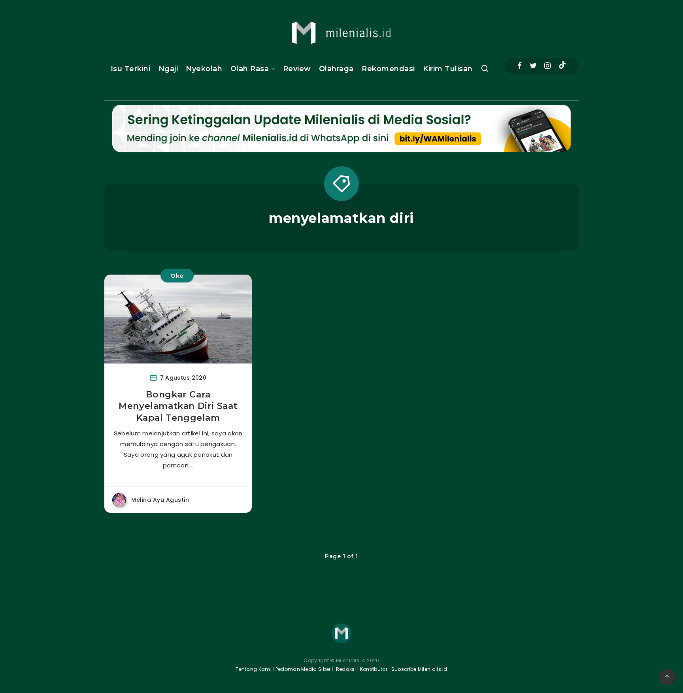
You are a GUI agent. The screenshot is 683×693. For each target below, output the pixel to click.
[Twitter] (533, 66)
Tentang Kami (254, 669)
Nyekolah (204, 68)
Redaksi (345, 669)
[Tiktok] (562, 66)
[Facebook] (519, 66)
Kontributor (374, 669)
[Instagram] (547, 66)
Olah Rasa (249, 68)
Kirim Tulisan (448, 68)
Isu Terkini (131, 68)
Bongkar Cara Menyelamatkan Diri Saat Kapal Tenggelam (178, 406)
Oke (177, 275)
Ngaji (168, 68)
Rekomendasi (388, 68)
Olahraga (336, 68)
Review (297, 68)
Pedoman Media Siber (303, 669)
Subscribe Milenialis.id (418, 669)
